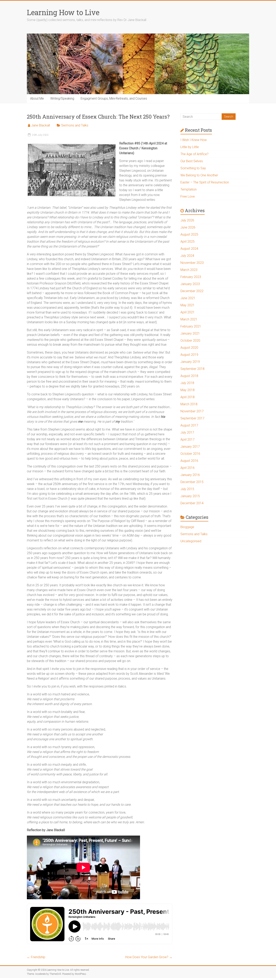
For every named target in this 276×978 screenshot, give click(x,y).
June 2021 (187, 298)
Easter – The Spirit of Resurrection (204, 182)
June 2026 (187, 227)
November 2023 (192, 263)
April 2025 (187, 241)
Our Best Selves (191, 161)
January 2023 (190, 284)
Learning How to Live (63, 12)
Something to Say (193, 168)
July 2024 (187, 256)
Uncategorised (190, 541)
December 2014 (191, 503)
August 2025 (189, 234)
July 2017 (187, 432)
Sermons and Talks (74, 125)
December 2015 (191, 482)
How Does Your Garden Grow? (148, 957)
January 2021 (190, 333)
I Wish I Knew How (193, 140)
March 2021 (188, 319)
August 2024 (189, 249)
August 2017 (189, 425)
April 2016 (187, 468)
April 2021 (187, 312)
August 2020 (189, 348)
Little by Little (189, 147)
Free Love (187, 196)
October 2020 (190, 340)
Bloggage (187, 527)
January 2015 (190, 496)
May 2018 (187, 390)
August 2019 (189, 355)
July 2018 (187, 383)
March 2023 (188, 270)
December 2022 (191, 291)
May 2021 (187, 305)
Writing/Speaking (62, 98)
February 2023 (190, 277)
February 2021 (190, 326)
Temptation (188, 189)
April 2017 (187, 439)
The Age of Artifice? (194, 154)
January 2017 (190, 446)
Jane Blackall (40, 125)
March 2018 (188, 404)
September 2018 (192, 369)
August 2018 (189, 376)
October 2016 (190, 454)
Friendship (36, 957)
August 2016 (189, 461)
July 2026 (187, 220)
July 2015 (187, 489)
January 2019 (190, 362)
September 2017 (192, 418)
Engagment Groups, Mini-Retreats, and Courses (114, 98)
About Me (37, 98)
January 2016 (190, 475)
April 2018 (187, 397)
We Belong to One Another (199, 175)
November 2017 (192, 411)
